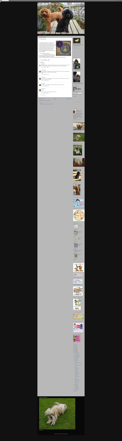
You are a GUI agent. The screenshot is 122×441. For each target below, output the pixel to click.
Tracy (42, 83)
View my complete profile (77, 119)
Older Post (69, 98)
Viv (77, 109)
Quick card (76, 371)
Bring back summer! (78, 362)
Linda (75, 259)
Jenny (75, 253)
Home (55, 98)
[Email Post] (49, 59)
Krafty (76, 366)
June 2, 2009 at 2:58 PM (45, 74)
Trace (42, 77)
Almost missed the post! (78, 365)
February (76, 388)
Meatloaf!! (76, 381)
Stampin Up (43, 60)
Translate (80, 94)
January (76, 389)
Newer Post (41, 98)
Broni (42, 63)
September (76, 356)
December (76, 352)
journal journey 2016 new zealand (80, 245)
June (76, 360)
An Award (76, 370)
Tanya (75, 249)
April (75, 385)
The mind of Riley (77, 380)
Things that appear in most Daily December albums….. (78, 250)
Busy (75, 377)
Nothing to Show (77, 372)
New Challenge (77, 376)
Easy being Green (79, 254)
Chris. (75, 224)
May (75, 384)
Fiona (75, 243)
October (76, 355)
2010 (75, 350)
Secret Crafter (77, 382)
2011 (75, 349)
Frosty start (76, 375)
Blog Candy (76, 367)
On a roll (76, 361)
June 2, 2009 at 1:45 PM (45, 67)
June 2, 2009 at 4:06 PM (45, 80)
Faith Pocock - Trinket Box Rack (80, 232)
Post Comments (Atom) (46, 100)
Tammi (42, 88)
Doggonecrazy (42, 4)
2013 (75, 346)
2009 (75, 351)
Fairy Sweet (79, 225)
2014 (75, 345)
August (76, 357)
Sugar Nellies (47, 60)
